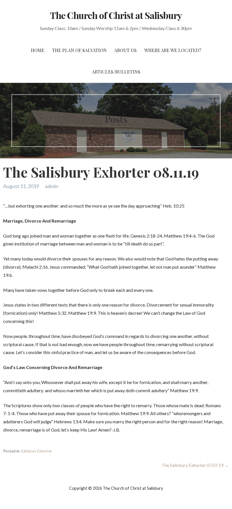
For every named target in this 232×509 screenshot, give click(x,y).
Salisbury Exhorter (36, 451)
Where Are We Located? (172, 50)
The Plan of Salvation (79, 50)
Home (37, 50)
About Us (125, 50)
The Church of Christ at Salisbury (116, 15)
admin (51, 186)
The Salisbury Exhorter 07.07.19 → (195, 465)
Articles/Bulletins (116, 72)
